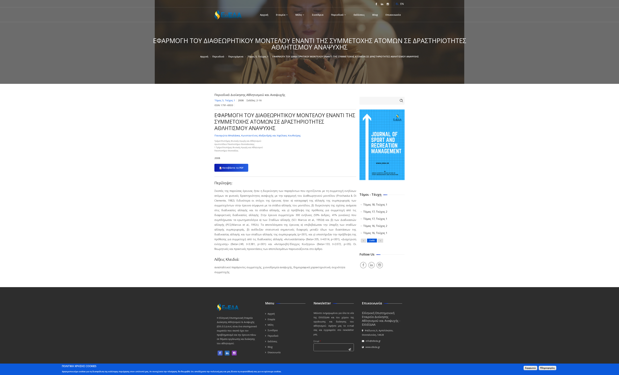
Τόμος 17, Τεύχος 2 (375, 211)
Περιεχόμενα (235, 56)
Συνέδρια (317, 14)
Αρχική (264, 14)
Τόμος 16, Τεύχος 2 (375, 226)
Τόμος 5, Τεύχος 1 (257, 56)
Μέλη (298, 14)
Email (317, 341)
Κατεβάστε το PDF (232, 167)
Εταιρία (280, 14)
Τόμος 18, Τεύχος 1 (375, 204)
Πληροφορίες (547, 368)
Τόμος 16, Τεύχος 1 (375, 233)
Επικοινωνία (393, 14)
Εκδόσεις (359, 14)
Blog (375, 14)
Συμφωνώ (530, 368)
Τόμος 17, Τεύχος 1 (375, 219)
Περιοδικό (337, 14)
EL (397, 4)
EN (402, 4)
